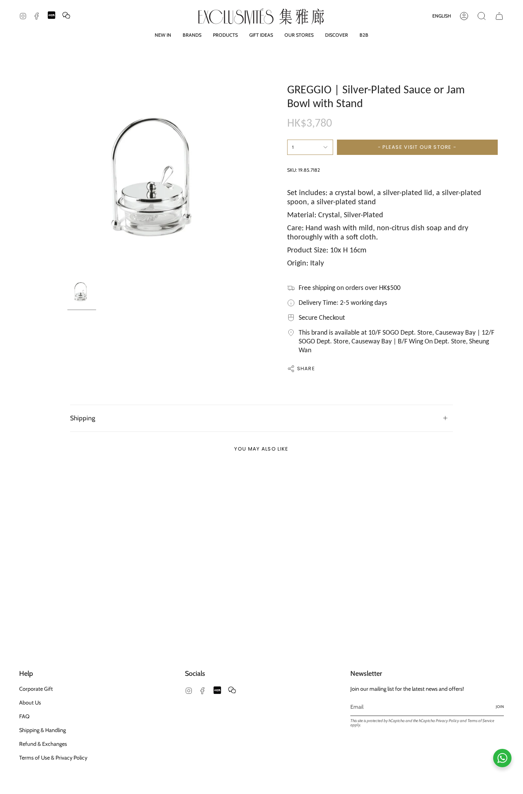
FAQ (24, 716)
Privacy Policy (447, 720)
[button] (192, 35)
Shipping (82, 418)
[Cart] (499, 16)
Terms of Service (480, 720)
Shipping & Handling (42, 730)
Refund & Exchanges (43, 743)
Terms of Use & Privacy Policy (53, 757)
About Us (30, 702)
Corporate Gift (36, 688)
